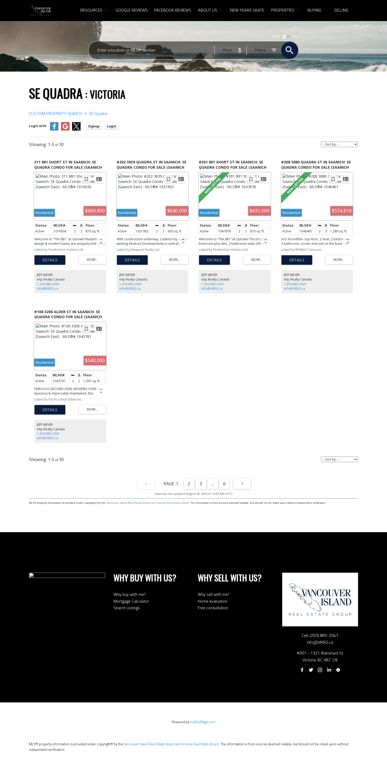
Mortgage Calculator (131, 601)
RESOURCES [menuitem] (91, 10)
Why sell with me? (214, 594)
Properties (282, 10)
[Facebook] (302, 670)
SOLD (295, 36)
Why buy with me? (129, 594)
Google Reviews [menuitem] (132, 10)
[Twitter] (311, 670)
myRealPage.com (202, 722)
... (212, 484)
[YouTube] (338, 670)
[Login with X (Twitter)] (76, 129)
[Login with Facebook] (54, 129)
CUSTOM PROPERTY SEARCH (55, 113)
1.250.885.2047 (48, 284)
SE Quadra (98, 113)
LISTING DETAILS (49, 260)
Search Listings (126, 608)
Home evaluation (212, 601)
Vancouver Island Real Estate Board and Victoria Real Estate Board (147, 502)
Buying (314, 10)
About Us (207, 10)
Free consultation (213, 608)
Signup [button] (94, 126)
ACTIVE (276, 36)
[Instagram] (320, 670)
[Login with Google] (65, 129)
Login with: (38, 126)
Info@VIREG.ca (47, 288)
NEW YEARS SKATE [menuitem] (247, 10)
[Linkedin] (329, 670)
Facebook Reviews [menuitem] (172, 10)
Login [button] (111, 126)
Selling (341, 10)
